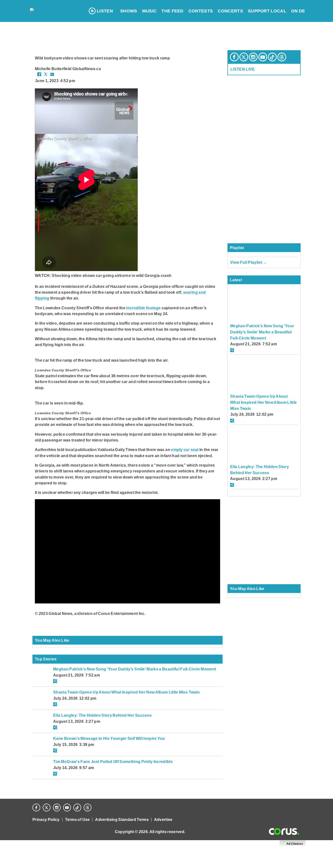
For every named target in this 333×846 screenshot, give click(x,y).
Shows (128, 11)
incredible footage (143, 308)
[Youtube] (262, 57)
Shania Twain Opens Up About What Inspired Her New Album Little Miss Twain (126, 692)
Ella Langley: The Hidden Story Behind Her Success (102, 715)
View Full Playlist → (248, 262)
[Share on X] (46, 74)
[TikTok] (272, 57)
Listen (105, 11)
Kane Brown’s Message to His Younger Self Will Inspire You (109, 738)
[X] (243, 57)
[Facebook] (234, 57)
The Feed (172, 11)
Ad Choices (294, 844)
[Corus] (284, 831)
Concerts (230, 11)
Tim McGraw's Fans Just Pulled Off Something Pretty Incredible (113, 761)
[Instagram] (253, 57)
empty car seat (185, 449)
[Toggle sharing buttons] (55, 681)
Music (149, 11)
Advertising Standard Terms (121, 820)
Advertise (163, 820)
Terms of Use (77, 820)
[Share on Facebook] (39, 74)
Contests (200, 11)
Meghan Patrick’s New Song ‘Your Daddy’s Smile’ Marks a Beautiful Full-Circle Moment (134, 669)
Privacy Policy (46, 820)
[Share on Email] (52, 74)
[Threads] (281, 57)
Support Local (267, 11)
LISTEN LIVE (242, 69)
